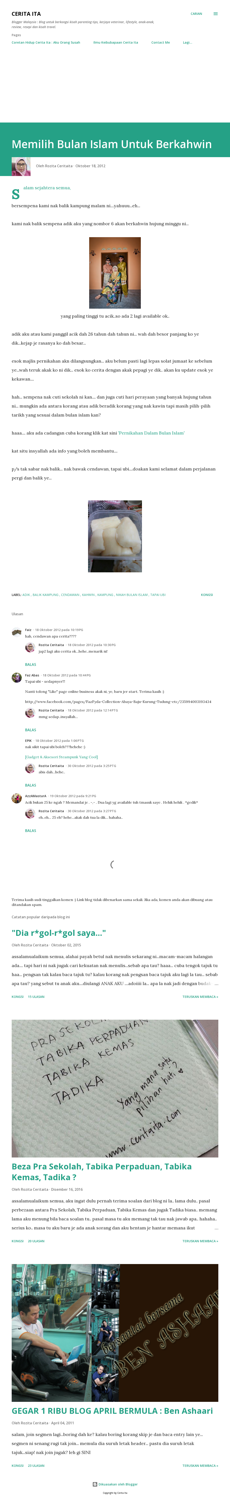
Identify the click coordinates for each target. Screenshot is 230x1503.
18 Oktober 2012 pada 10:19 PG (59, 630)
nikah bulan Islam (132, 595)
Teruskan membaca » (200, 997)
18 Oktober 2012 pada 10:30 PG (92, 645)
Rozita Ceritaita (51, 645)
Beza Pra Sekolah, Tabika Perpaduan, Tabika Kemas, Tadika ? (102, 1172)
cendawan (70, 595)
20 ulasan (36, 1241)
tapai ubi (158, 595)
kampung (105, 595)
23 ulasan (36, 1465)
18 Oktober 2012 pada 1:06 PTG (59, 740)
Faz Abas (32, 675)
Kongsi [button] (207, 595)
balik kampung (46, 595)
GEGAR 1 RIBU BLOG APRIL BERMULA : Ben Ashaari (112, 1410)
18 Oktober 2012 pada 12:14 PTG (93, 710)
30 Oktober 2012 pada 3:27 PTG (92, 811)
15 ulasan (36, 997)
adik (26, 595)
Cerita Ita (26, 13)
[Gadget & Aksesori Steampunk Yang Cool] (61, 757)
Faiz (28, 630)
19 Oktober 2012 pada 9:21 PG (73, 796)
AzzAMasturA (35, 796)
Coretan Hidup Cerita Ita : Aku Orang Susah (46, 42)
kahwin (88, 595)
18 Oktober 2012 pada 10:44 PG (67, 675)
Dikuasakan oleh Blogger (118, 1484)
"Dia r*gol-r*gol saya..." (59, 932)
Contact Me (160, 42)
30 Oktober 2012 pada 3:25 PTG (92, 766)
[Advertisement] (115, 88)
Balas (30, 664)
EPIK (28, 740)
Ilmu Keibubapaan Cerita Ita (115, 42)
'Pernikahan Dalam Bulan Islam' (151, 433)
